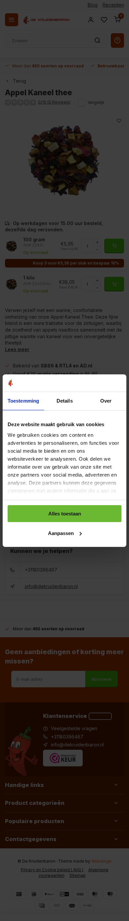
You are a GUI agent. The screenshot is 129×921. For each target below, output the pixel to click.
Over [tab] (105, 401)
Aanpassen (61, 533)
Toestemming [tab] (23, 401)
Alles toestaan (64, 513)
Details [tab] (65, 401)
